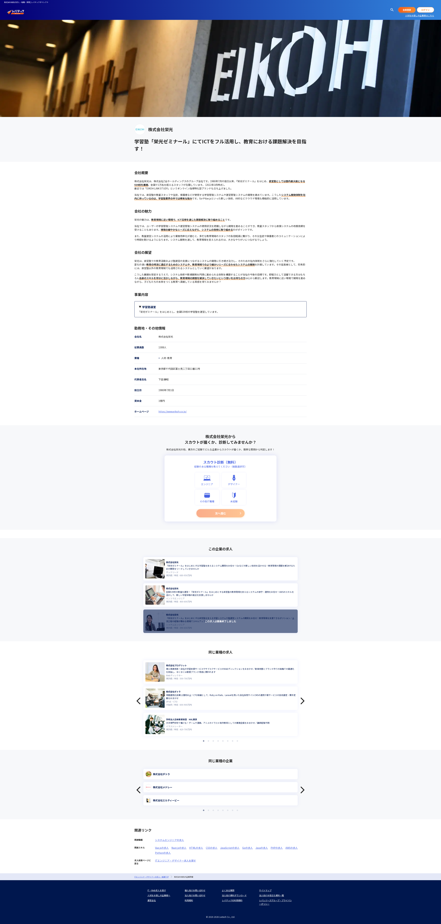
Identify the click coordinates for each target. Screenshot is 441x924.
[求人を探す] (392, 9)
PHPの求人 (277, 847)
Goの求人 (247, 847)
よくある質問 (228, 890)
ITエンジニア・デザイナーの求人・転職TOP (151, 877)
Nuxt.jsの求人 (178, 847)
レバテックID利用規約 (232, 900)
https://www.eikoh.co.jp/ (172, 411)
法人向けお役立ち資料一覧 (271, 895)
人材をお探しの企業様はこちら (419, 15)
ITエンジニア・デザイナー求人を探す (175, 860)
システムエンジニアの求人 (169, 840)
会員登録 (407, 9)
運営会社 (151, 900)
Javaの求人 (261, 847)
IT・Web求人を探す (156, 890)
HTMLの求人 (196, 847)
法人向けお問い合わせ (195, 895)
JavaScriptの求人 (229, 847)
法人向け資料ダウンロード (234, 895)
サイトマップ (265, 890)
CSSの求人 (211, 847)
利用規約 (189, 900)
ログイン (425, 9)
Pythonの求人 (163, 852)
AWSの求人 (291, 847)
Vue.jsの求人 (162, 847)
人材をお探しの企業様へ (158, 895)
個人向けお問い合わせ (195, 890)
